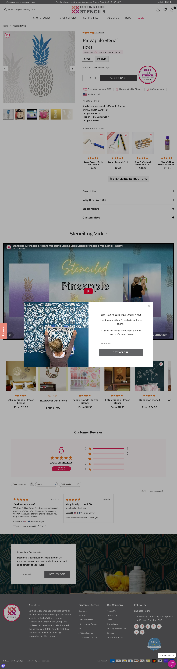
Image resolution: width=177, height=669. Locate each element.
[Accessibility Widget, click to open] (3, 666)
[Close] (149, 306)
